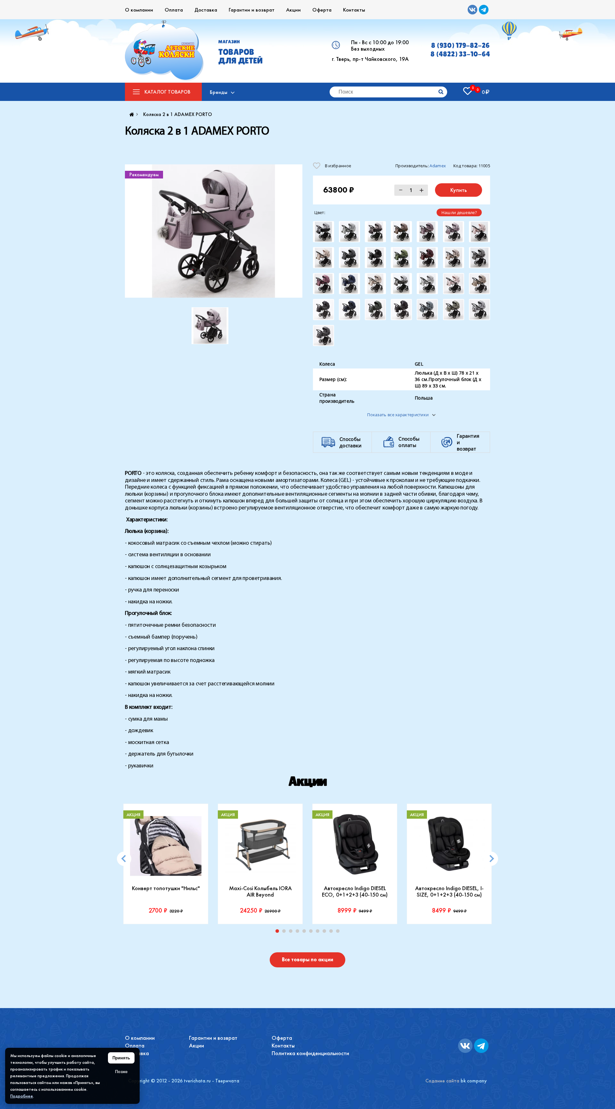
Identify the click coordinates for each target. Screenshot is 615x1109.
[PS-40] (427, 257)
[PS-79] (401, 283)
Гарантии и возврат (252, 9)
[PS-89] (427, 283)
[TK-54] (427, 309)
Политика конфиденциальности (310, 1053)
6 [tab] (312, 932)
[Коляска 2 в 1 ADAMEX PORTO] (213, 231)
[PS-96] (323, 309)
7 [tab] (319, 932)
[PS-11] (349, 231)
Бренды (218, 91)
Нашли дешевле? (459, 212)
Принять (121, 1057)
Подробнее (21, 1096)
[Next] (491, 858)
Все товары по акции (307, 959)
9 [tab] (332, 932)
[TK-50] (375, 309)
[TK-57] (323, 335)
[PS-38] (401, 257)
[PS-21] (453, 231)
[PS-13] (375, 231)
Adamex (438, 166)
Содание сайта (442, 1080)
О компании (139, 9)
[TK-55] (453, 309)
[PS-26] (479, 231)
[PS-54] (323, 283)
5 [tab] (305, 932)
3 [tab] (292, 932)
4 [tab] (299, 932)
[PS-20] (427, 231)
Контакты (354, 9)
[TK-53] (401, 309)
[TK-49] (349, 309)
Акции (293, 9)
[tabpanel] (165, 864)
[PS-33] (323, 257)
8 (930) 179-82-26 (460, 45)
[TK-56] (479, 309)
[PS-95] (479, 283)
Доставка (205, 9)
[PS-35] (349, 257)
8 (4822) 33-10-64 (460, 54)
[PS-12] (323, 231)
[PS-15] (401, 231)
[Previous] (124, 858)
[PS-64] (349, 283)
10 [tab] (339, 932)
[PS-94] (453, 283)
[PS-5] (479, 257)
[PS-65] (375, 283)
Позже (121, 1071)
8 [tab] (326, 932)
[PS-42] (453, 257)
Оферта (322, 9)
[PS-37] (375, 257)
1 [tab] (278, 932)
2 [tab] (285, 932)
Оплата (174, 9)
